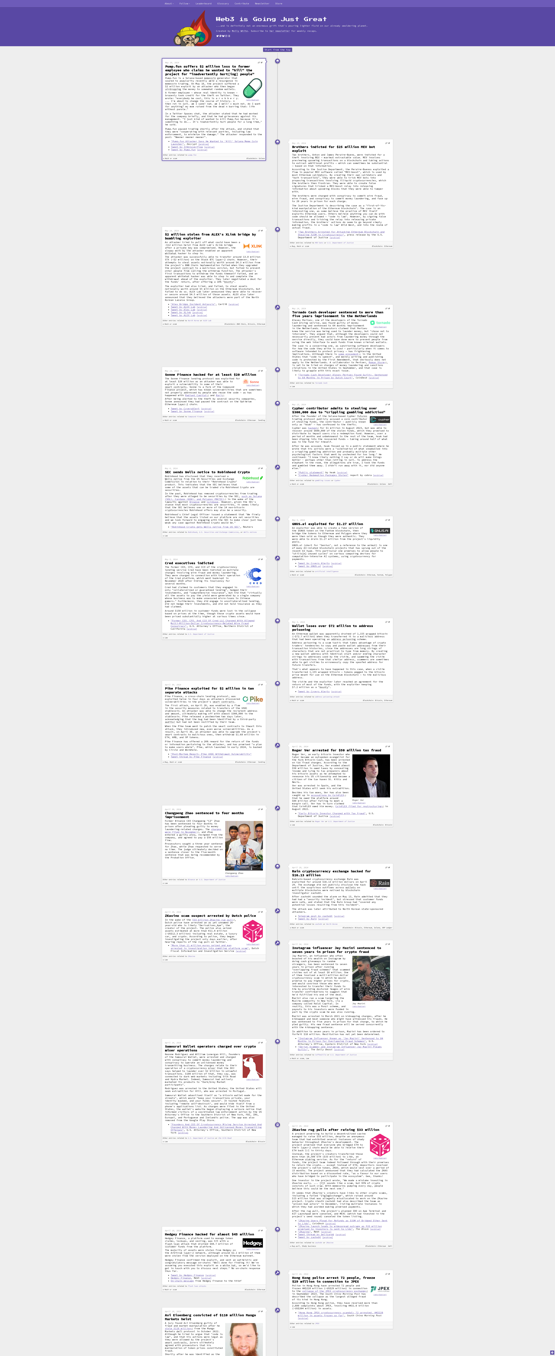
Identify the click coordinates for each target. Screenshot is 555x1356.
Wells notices (250, 532)
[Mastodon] (220, 36)
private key (184, 247)
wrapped (371, 633)
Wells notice (173, 479)
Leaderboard (204, 3)
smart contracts (176, 387)
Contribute (242, 3)
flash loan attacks (197, 1286)
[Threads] (229, 36)
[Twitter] (217, 36)
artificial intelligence (326, 571)
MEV (317, 157)
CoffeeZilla (320, 1055)
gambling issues (322, 480)
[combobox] (169, 3)
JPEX (317, 1324)
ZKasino (191, 956)
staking (310, 1159)
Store (278, 3)
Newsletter (262, 3)
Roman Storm (377, 362)
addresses (363, 645)
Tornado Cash (321, 383)
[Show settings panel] (552, 1353)
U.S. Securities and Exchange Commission (219, 532)
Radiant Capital (196, 395)
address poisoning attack (327, 697)
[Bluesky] (223, 36)
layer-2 (220, 259)
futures (362, 416)
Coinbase (212, 501)
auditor (170, 722)
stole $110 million (178, 1328)
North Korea (193, 321)
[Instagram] (226, 36)
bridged (348, 1144)
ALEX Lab (207, 321)
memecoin (210, 78)
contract (188, 268)
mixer (211, 1068)
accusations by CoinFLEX (327, 795)
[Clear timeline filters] (197, 28)
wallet (313, 633)
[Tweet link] (262, 62)
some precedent (348, 354)
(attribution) (252, 100)
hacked (312, 427)
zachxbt (318, 924)
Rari (219, 395)
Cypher (337, 480)
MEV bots (319, 243)
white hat (229, 1265)
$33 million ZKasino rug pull (212, 919)
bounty (228, 281)
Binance (194, 501)
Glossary (223, 3)
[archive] (203, 144)
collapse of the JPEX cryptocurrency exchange (334, 1291)
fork (208, 387)
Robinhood (192, 532)
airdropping (173, 89)
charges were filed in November (193, 830)
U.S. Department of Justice (340, 243)
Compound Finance (196, 417)
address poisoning (343, 639)
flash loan (172, 1243)
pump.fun (192, 155)
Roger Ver (319, 821)
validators (319, 175)
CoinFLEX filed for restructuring (358, 806)
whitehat (170, 253)
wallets (351, 887)
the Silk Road (225, 1138)
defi (179, 1331)
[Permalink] (259, 63)
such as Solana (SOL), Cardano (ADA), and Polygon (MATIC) (213, 497)
